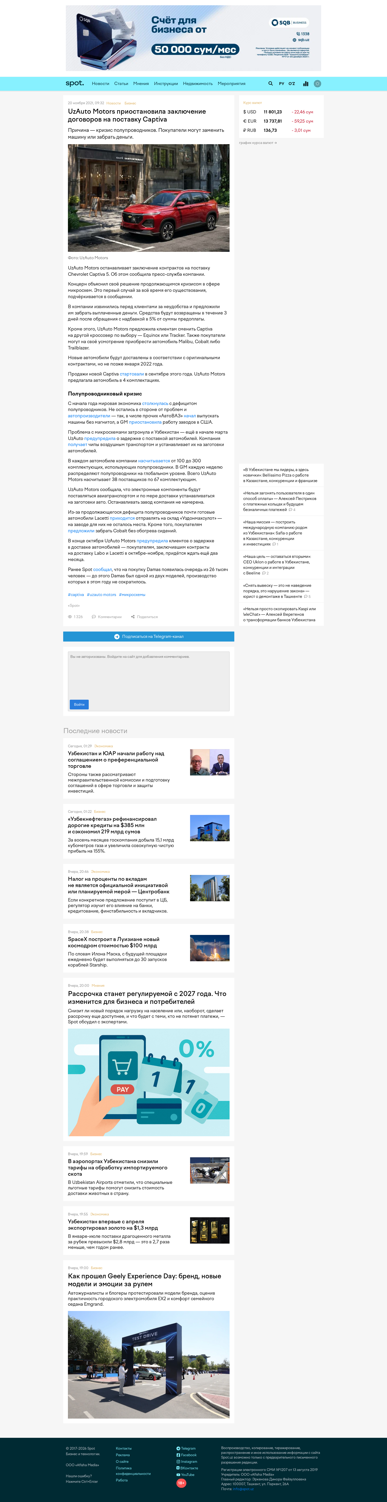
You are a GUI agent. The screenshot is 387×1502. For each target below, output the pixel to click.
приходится (122, 518)
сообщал (102, 569)
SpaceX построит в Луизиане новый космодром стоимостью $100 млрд (114, 942)
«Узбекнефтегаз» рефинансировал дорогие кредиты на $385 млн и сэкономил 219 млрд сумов (112, 825)
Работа (122, 1480)
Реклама (123, 1455)
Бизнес (100, 812)
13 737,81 (273, 121)
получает (77, 444)
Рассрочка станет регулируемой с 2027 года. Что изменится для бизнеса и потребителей (147, 997)
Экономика (103, 746)
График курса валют (256, 143)
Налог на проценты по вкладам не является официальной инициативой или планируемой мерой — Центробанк (119, 885)
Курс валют (252, 103)
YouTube (187, 1475)
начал (190, 415)
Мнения (141, 83)
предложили (81, 530)
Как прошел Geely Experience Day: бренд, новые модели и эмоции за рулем (144, 1280)
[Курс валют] (306, 84)
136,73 (270, 130)
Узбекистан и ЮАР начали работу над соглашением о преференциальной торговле (116, 759)
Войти (79, 704)
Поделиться (147, 617)
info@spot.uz (243, 1489)
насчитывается (154, 460)
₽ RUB (249, 130)
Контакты (124, 1448)
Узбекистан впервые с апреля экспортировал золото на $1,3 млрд (113, 1224)
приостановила (145, 422)
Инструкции (166, 83)
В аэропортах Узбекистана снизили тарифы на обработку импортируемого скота (117, 1167)
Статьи (121, 83)
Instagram (188, 1462)
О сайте (122, 1462)
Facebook (188, 1455)
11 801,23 (273, 111)
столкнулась (155, 403)
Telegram (188, 1448)
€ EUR (249, 121)
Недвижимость (198, 83)
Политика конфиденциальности (133, 1471)
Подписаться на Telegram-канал (151, 636)
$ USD (249, 111)
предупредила (100, 438)
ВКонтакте (189, 1468)
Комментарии (109, 617)
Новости (100, 83)
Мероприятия (232, 83)
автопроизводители (89, 415)
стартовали (132, 374)
